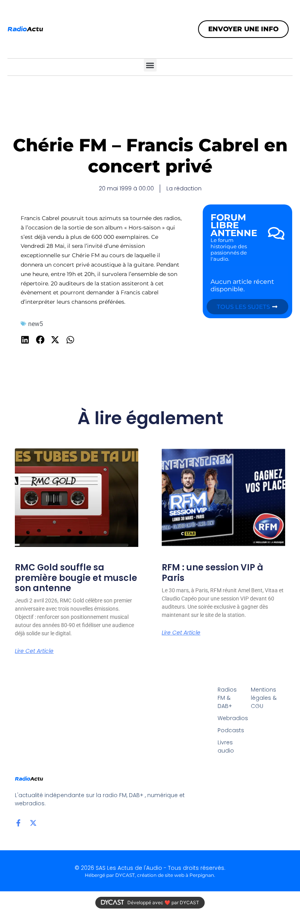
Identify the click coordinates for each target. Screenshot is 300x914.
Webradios (230, 718)
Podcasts (230, 730)
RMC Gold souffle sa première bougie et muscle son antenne (76, 577)
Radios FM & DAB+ (227, 698)
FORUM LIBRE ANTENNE (234, 225)
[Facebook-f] (18, 822)
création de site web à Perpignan (175, 875)
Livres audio (226, 746)
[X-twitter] (33, 822)
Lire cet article (34, 651)
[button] (150, 65)
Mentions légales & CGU (264, 698)
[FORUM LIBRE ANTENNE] (276, 233)
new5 (35, 324)
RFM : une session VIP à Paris (212, 572)
